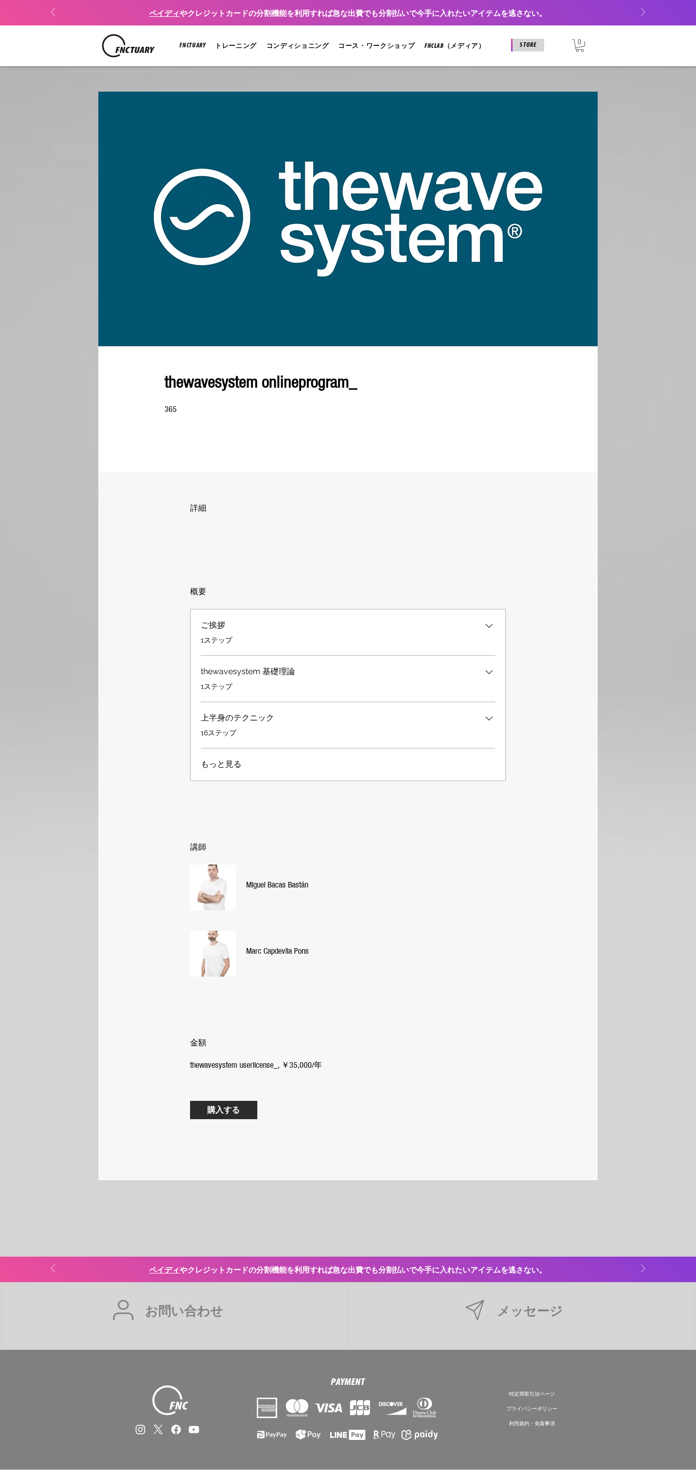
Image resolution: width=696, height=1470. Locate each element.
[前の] (53, 13)
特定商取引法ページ (532, 1394)
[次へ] (643, 13)
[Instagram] (140, 1429)
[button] (192, 45)
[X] (158, 1429)
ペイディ (164, 13)
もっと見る (221, 764)
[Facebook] (176, 1429)
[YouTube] (194, 1429)
